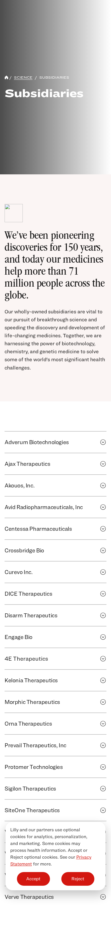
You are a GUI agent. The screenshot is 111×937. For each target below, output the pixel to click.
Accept (33, 878)
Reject (77, 878)
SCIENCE (23, 77)
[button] (103, 442)
